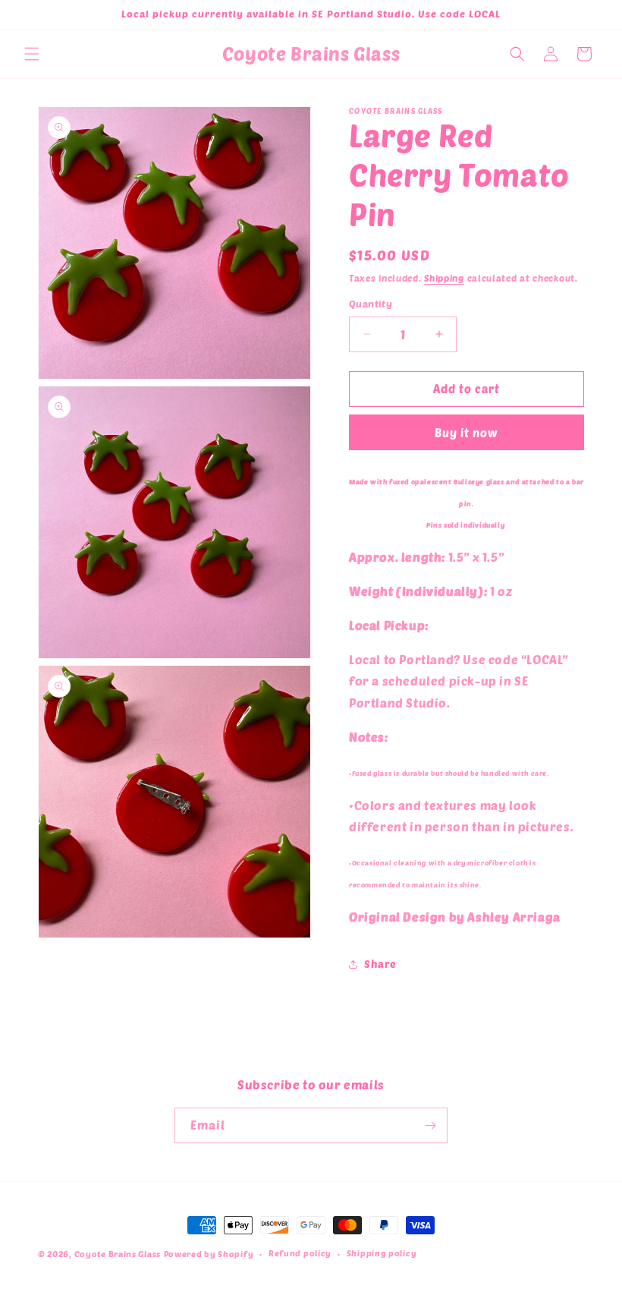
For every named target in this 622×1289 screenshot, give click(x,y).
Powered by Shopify (209, 1254)
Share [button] (380, 963)
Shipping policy (382, 1253)
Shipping (444, 278)
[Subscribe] (430, 1125)
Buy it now (466, 433)
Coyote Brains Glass (117, 1254)
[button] (32, 54)
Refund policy (300, 1253)
